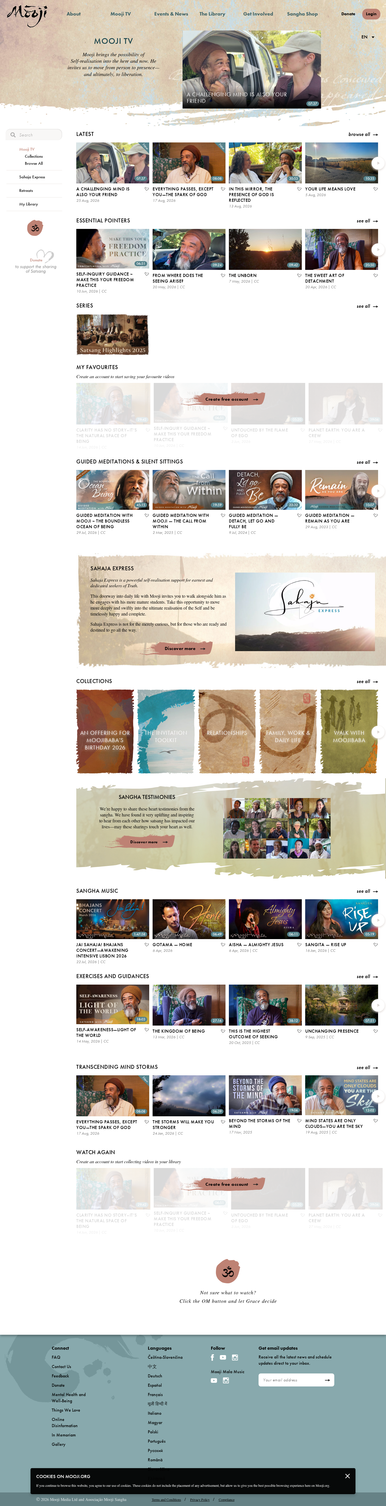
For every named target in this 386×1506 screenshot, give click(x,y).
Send (327, 1380)
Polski (153, 1432)
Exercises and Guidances (112, 976)
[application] (305, 612)
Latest (85, 134)
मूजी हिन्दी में (157, 1404)
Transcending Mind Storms (117, 1067)
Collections (34, 156)
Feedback (60, 1376)
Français (155, 1394)
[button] (305, 611)
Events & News (171, 13)
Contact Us (61, 1367)
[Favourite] (146, 189)
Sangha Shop (302, 13)
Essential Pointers (103, 220)
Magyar (155, 1422)
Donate (348, 14)
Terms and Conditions (166, 1499)
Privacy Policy (200, 1499)
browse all (359, 134)
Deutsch (155, 1376)
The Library (212, 13)
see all (363, 221)
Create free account (226, 399)
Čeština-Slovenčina (165, 1357)
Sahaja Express (32, 177)
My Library (28, 204)
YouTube (223, 1357)
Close (347, 1476)
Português (157, 1441)
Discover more (180, 648)
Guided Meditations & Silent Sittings (129, 461)
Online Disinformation (65, 1422)
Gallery (59, 1444)
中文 (152, 1367)
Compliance (227, 1499)
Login (371, 14)
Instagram (235, 1357)
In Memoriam (64, 1435)
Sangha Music (97, 890)
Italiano (154, 1413)
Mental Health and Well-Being (69, 1398)
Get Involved (258, 13)
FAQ (56, 1357)
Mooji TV (120, 13)
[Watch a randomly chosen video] (35, 234)
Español (155, 1385)
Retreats (26, 190)
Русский (155, 1450)
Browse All (34, 163)
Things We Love (66, 1410)
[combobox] (367, 37)
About (74, 13)
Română (155, 1460)
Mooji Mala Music (227, 1371)
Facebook (212, 1357)
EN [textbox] (364, 37)
